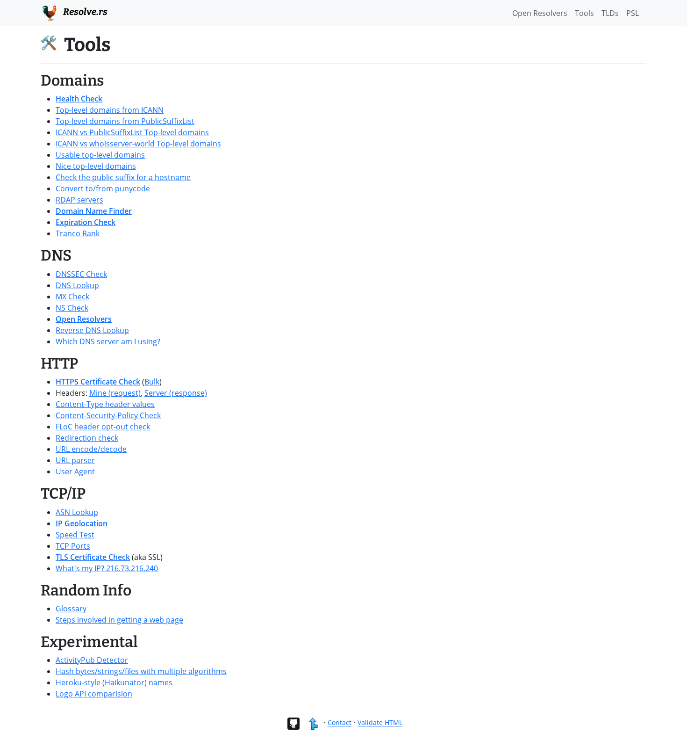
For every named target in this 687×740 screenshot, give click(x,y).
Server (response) (175, 393)
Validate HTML (380, 722)
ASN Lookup (77, 512)
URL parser (75, 460)
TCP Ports (73, 546)
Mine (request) (115, 393)
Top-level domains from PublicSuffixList (125, 121)
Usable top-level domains (100, 155)
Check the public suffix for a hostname (123, 177)
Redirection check (87, 438)
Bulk (151, 382)
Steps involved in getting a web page (119, 620)
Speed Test (75, 535)
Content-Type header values (105, 404)
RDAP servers (79, 200)
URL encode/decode (91, 449)
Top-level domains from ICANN (110, 110)
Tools (584, 13)
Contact (339, 722)
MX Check (72, 296)
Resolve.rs (84, 11)
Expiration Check (85, 222)
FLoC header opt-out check (103, 426)
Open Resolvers (84, 319)
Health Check (79, 99)
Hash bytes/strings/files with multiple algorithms (141, 671)
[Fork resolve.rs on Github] (293, 722)
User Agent (75, 471)
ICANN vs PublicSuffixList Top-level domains (132, 132)
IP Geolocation (81, 523)
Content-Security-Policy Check (108, 415)
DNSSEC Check (81, 274)
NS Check (72, 308)
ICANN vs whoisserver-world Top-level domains (138, 143)
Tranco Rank (78, 233)
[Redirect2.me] (313, 722)
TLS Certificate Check (93, 557)
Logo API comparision (94, 694)
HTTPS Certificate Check (98, 382)
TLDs (610, 13)
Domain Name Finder (94, 211)
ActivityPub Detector (92, 660)
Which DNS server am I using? (108, 341)
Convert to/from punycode (103, 188)
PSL (632, 13)
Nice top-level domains (96, 166)
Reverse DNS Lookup (92, 330)
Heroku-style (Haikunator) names (114, 682)
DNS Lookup (77, 285)
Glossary (71, 608)
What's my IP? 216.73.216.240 (107, 568)
